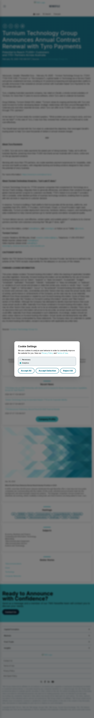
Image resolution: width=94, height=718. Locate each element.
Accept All (26, 370)
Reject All (68, 370)
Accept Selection (47, 370)
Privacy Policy (47, 353)
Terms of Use (62, 353)
